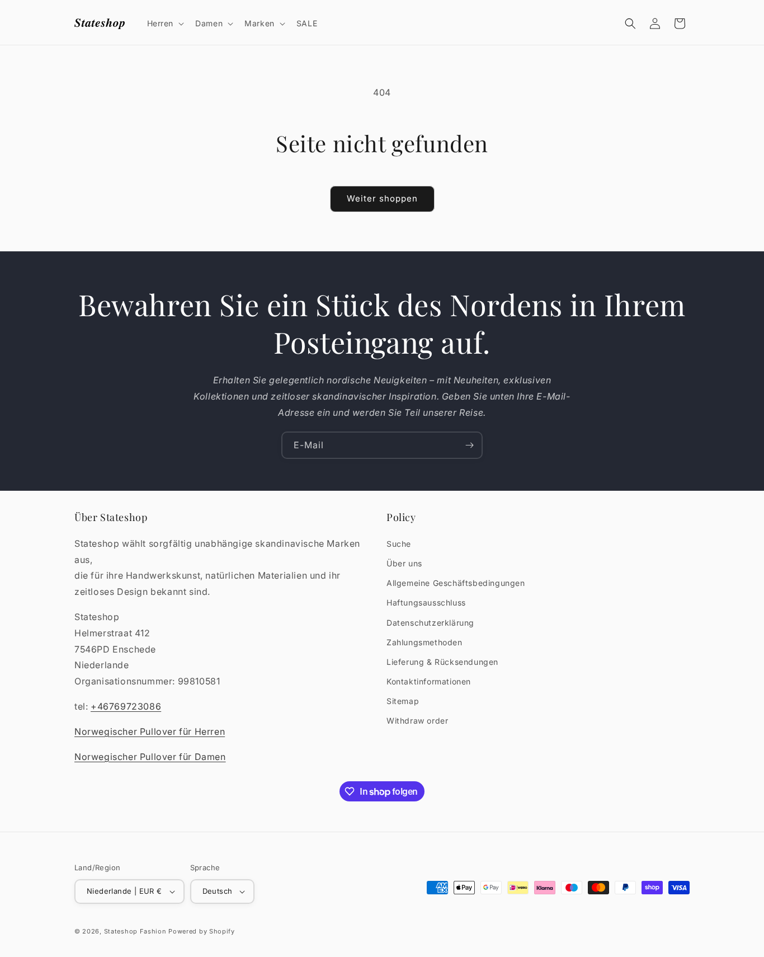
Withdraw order (417, 720)
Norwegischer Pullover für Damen (150, 756)
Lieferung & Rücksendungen (442, 662)
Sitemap (402, 701)
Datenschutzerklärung (430, 622)
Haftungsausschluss (426, 602)
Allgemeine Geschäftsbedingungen (455, 583)
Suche (398, 543)
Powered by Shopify (201, 931)
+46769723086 (126, 706)
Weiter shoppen (382, 198)
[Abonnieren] (469, 445)
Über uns (404, 563)
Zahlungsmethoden (424, 642)
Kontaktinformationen (428, 681)
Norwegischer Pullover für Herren (149, 731)
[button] (164, 23)
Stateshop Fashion (135, 931)
